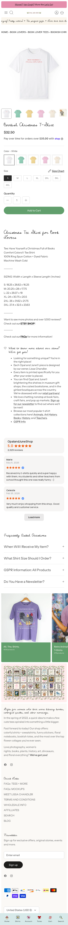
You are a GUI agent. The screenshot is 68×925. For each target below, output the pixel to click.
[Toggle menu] (6, 12)
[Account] (55, 12)
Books (17, 418)
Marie (9, 459)
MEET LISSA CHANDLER (18, 794)
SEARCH (9, 815)
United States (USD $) (19, 910)
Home (4, 32)
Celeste (10, 490)
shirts (16, 732)
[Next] (62, 4)
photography (17, 747)
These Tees (48, 5)
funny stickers (45, 732)
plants (24, 751)
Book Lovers (18, 32)
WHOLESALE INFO (15, 804)
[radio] (9, 160)
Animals (38, 414)
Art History (50, 414)
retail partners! (51, 393)
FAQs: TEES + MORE (16, 783)
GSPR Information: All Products (27, 570)
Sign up (13, 864)
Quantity (9, 193)
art (39, 751)
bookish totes (25, 736)
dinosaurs (48, 751)
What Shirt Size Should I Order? (27, 558)
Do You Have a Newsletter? (24, 582)
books (15, 751)
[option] (34, 73)
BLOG (7, 820)
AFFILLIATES (11, 810)
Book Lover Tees (38, 32)
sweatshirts (29, 732)
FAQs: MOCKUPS (14, 789)
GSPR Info (20, 421)
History (26, 418)
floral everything (18, 755)
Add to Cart (34, 210)
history (33, 751)
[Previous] (5, 4)
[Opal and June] (34, 12)
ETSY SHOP (28, 323)
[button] (34, 221)
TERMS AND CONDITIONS (19, 799)
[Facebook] (5, 764)
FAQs (24, 336)
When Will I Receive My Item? (26, 547)
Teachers (41, 418)
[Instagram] (11, 764)
